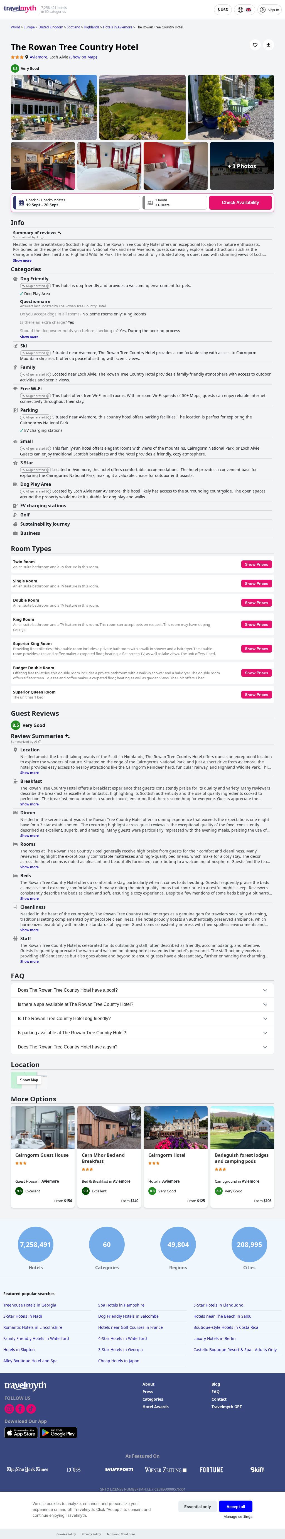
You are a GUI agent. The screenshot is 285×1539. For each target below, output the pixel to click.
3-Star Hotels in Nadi (22, 1316)
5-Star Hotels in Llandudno (218, 1305)
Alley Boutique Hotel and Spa (30, 1360)
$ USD (223, 10)
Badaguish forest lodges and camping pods (242, 1158)
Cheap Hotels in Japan (118, 1360)
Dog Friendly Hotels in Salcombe (128, 1316)
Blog (216, 1384)
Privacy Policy (91, 1534)
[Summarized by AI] (42, 237)
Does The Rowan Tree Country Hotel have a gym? (67, 1047)
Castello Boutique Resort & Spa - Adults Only (235, 1349)
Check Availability (240, 202)
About (148, 1384)
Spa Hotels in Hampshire (121, 1305)
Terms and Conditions (121, 1534)
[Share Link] (268, 44)
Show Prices (256, 564)
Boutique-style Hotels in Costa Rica (225, 1327)
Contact (219, 1399)
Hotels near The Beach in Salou (222, 1316)
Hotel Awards (155, 1406)
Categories (152, 1399)
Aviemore (38, 57)
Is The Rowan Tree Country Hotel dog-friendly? (64, 1018)
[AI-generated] (47, 286)
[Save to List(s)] (255, 44)
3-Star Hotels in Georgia (120, 1349)
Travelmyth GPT (227, 1406)
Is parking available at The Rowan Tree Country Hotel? (72, 1032)
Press (147, 1391)
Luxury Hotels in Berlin (214, 1338)
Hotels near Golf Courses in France (130, 1327)
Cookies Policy (66, 1534)
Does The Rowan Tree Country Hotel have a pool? (68, 990)
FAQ (216, 1391)
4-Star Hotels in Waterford (122, 1338)
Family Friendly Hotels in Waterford (36, 1338)
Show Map (29, 1080)
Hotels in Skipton (19, 1349)
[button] (174, 203)
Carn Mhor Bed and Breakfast (103, 1158)
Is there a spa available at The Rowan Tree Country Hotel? (75, 1004)
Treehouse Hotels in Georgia (29, 1305)
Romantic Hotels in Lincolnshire (32, 1327)
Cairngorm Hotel (166, 1155)
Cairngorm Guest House (41, 1155)
